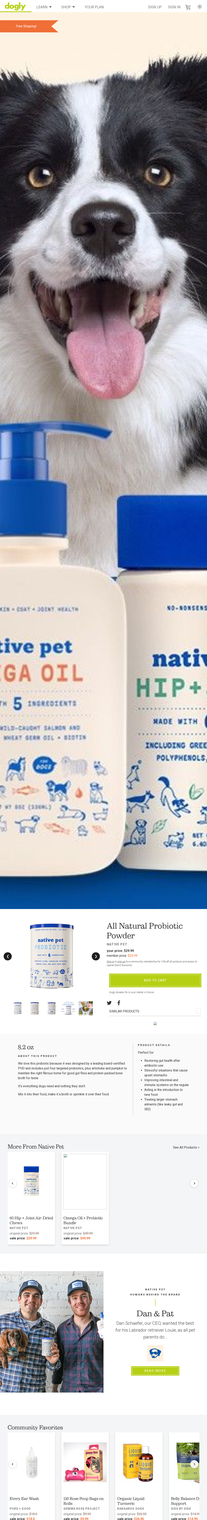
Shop (66, 7)
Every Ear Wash (24, 1498)
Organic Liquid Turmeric (130, 1501)
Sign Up (155, 7)
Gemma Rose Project (81, 1508)
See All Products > (186, 1147)
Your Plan (94, 7)
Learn (42, 7)
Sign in (110, 961)
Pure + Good (20, 1508)
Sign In (174, 7)
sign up (121, 961)
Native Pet (117, 944)
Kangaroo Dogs (130, 1508)
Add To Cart (155, 980)
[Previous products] (13, 1183)
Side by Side (181, 1508)
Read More (155, 1371)
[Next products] (194, 1183)
